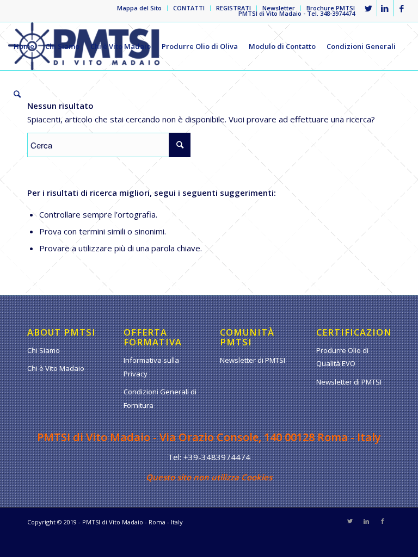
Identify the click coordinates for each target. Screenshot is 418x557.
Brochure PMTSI (330, 8)
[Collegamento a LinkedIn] (385, 8)
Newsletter (278, 8)
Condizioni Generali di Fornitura (160, 398)
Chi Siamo (43, 350)
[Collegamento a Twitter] (369, 8)
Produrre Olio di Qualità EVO (342, 357)
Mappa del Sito (139, 8)
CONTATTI (189, 8)
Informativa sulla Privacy (151, 367)
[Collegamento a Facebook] (402, 8)
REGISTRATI (233, 8)
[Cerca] (17, 94)
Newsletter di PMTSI (252, 360)
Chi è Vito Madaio (55, 368)
